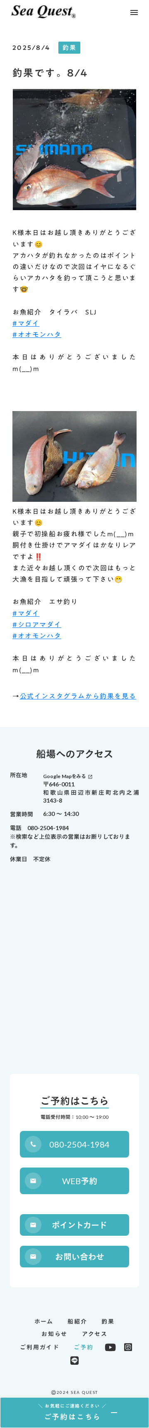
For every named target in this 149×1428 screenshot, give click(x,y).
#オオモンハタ (36, 334)
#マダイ (25, 323)
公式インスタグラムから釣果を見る (78, 696)
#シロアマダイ (36, 624)
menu (134, 12)
